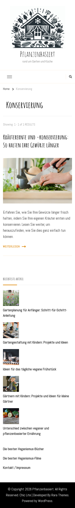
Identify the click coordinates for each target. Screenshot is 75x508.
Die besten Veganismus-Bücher (23, 449)
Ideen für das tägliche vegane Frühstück (29, 369)
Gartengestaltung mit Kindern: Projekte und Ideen (35, 342)
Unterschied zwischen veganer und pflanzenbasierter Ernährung (26, 431)
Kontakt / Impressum (16, 467)
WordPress (45, 501)
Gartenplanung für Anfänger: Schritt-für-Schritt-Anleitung (35, 313)
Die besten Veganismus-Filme (22, 458)
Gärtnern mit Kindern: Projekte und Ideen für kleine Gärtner (36, 399)
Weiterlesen (11, 246)
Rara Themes (60, 495)
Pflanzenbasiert (37, 54)
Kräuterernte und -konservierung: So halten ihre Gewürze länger (36, 141)
